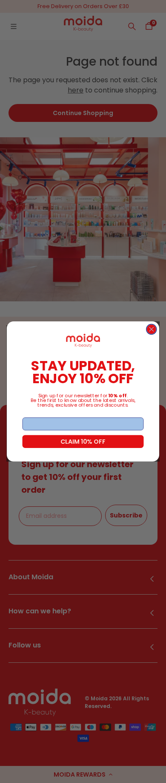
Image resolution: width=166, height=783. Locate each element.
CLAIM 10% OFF (83, 441)
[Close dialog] (151, 329)
